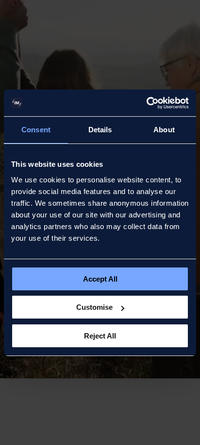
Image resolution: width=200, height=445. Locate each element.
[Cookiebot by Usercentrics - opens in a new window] (146, 103)
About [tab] (164, 129)
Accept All (100, 279)
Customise (94, 307)
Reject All (100, 336)
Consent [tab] (35, 129)
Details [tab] (100, 129)
